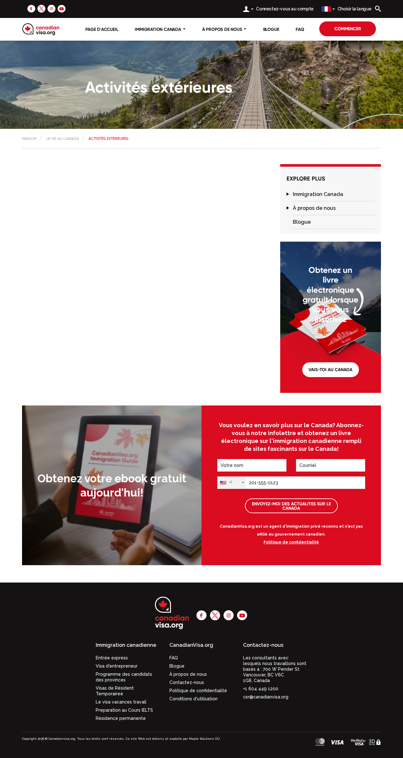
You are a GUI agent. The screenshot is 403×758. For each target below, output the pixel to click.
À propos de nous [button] (222, 29)
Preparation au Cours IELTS (124, 710)
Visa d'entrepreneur (117, 666)
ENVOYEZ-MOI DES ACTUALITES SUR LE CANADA (291, 506)
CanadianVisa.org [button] (191, 645)
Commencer (347, 29)
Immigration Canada (318, 194)
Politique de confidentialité (291, 542)
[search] (378, 8)
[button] (288, 194)
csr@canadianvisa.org (265, 696)
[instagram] (51, 8)
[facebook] (31, 8)
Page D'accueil (101, 29)
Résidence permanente (121, 718)
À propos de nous (314, 208)
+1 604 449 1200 (260, 688)
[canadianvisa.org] (40, 29)
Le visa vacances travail (121, 701)
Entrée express (112, 657)
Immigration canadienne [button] (126, 645)
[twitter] (41, 8)
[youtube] (61, 8)
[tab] (334, 194)
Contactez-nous (186, 682)
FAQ (300, 29)
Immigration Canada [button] (158, 29)
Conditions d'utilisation (193, 698)
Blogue (271, 29)
